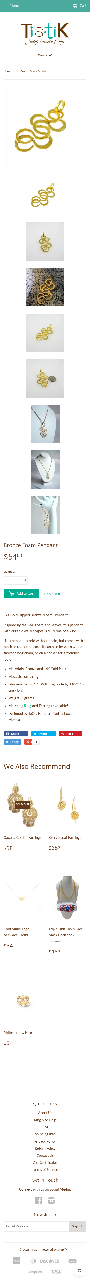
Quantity (9, 572)
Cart (82, 6)
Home (7, 71)
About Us (45, 1113)
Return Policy (45, 1148)
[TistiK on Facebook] (38, 1202)
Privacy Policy (45, 1142)
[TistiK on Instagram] (51, 1202)
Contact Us (45, 1156)
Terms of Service (45, 1170)
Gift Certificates (45, 1163)
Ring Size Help (45, 1120)
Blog (45, 1127)
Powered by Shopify (54, 1249)
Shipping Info (45, 1134)
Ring (27, 706)
